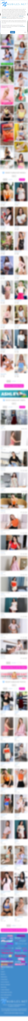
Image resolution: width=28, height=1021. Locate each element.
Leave (25, 32)
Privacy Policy (22, 26)
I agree (12, 32)
